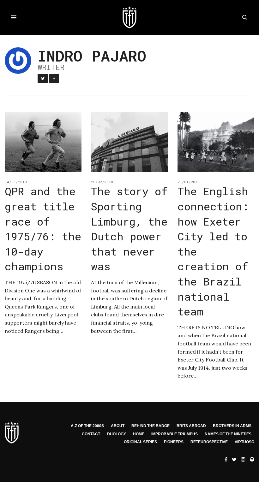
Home (138, 434)
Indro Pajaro (92, 56)
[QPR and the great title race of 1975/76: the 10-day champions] (43, 142)
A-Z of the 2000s (87, 426)
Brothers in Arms (232, 426)
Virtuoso (244, 442)
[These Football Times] (129, 17)
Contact (91, 434)
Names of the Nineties (228, 434)
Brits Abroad (191, 426)
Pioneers (174, 442)
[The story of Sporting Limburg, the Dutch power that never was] (129, 142)
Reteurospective (209, 442)
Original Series (140, 442)
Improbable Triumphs (174, 434)
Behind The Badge (150, 426)
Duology (116, 434)
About (117, 426)
